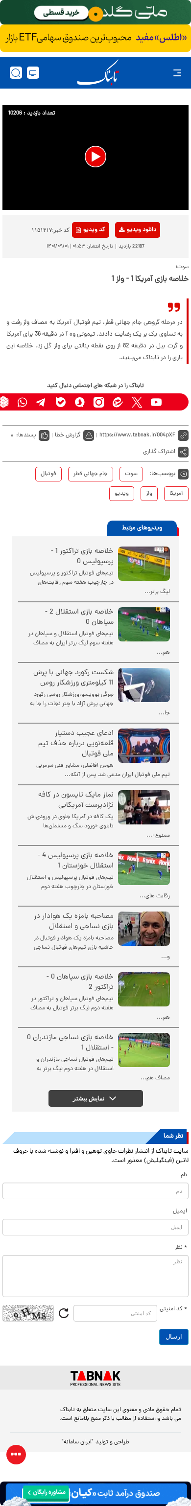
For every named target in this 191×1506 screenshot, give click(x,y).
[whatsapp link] (22, 402)
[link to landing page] (98, 72)
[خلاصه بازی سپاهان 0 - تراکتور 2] (144, 989)
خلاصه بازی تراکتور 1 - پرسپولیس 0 (82, 557)
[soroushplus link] (79, 402)
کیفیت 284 (125, 285)
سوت (131, 474)
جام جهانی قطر (90, 474)
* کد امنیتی (173, 1309)
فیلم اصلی (125, 255)
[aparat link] (175, 402)
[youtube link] (156, 402)
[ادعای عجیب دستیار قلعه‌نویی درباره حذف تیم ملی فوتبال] (144, 746)
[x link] (137, 402)
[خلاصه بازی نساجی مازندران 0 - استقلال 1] (144, 1050)
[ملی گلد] (95, 12)
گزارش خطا (68, 435)
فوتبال (48, 474)
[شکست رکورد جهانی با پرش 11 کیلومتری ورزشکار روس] (144, 685)
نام (184, 1175)
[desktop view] (33, 73)
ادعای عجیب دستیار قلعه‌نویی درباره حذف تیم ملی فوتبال (76, 744)
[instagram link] (99, 402)
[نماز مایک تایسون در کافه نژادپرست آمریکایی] (144, 807)
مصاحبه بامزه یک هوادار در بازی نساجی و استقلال (74, 922)
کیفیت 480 (125, 270)
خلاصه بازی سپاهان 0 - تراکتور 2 (80, 982)
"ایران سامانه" (78, 1442)
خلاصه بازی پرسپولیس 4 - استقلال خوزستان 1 (76, 861)
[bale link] (60, 402)
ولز (149, 493)
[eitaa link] (118, 402)
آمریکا (176, 493)
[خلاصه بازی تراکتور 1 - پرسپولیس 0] (144, 564)
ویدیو (122, 493)
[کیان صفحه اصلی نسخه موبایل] (95, 1494)
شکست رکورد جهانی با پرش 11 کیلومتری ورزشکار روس (73, 678)
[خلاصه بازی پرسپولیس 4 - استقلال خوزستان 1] (144, 868)
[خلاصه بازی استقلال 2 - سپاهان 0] (144, 624)
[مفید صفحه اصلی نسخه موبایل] (95, 38)
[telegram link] (41, 402)
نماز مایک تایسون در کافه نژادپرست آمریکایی (76, 800)
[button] (95, 156)
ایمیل (180, 1211)
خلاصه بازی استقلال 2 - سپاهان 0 (79, 617)
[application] (95, 157)
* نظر (181, 1247)
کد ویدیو (94, 230)
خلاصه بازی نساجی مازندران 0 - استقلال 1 (70, 1043)
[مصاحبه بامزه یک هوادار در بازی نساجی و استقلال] (144, 929)
